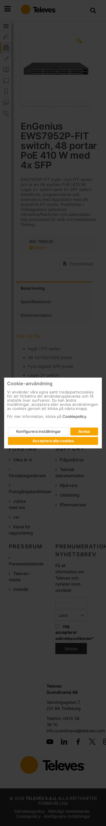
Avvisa (84, 431)
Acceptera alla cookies (53, 440)
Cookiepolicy (74, 416)
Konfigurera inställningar (38, 431)
